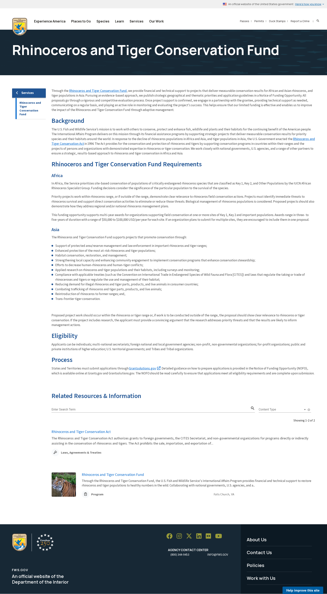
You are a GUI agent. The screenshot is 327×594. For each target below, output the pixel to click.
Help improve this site (302, 590)
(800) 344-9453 (179, 554)
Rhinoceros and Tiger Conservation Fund (30, 108)
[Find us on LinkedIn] (200, 536)
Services (136, 21)
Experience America (49, 21)
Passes (244, 21)
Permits (259, 21)
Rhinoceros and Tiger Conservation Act (81, 431)
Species (103, 21)
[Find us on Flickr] (210, 536)
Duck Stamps (277, 21)
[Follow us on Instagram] (181, 536)
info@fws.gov (217, 554)
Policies (255, 565)
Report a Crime (300, 21)
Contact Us (259, 552)
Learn (119, 21)
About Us (257, 539)
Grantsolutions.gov (142, 368)
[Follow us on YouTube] (220, 536)
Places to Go (81, 21)
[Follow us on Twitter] (190, 536)
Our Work (156, 21)
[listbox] (283, 409)
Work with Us (261, 578)
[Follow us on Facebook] (170, 536)
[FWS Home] (19, 27)
